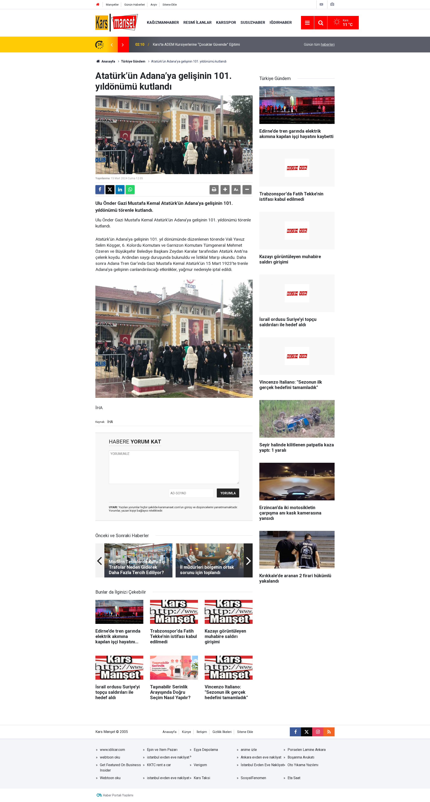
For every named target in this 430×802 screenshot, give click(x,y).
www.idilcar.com (112, 750)
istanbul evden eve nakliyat (168, 757)
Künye (186, 732)
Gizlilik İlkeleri (222, 732)
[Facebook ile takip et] (295, 731)
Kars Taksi (202, 778)
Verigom (200, 765)
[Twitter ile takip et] (306, 731)
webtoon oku (110, 757)
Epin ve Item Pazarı (162, 750)
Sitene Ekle (170, 4)
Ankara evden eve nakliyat (261, 757)
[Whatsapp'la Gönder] (130, 189)
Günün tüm (319, 44)
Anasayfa (108, 61)
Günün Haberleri (134, 4)
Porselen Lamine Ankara (307, 750)
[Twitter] (109, 189)
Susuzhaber (253, 22)
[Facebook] (99, 189)
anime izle (249, 750)
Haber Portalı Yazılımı (118, 795)
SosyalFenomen (253, 778)
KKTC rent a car (159, 765)
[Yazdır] (214, 189)
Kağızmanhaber (163, 22)
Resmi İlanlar (197, 22)
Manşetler (112, 4)
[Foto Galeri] (332, 4)
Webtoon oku (110, 778)
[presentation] (111, 44)
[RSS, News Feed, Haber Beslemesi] (329, 731)
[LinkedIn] (120, 189)
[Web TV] (321, 4)
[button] (225, 189)
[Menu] (307, 23)
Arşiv (153, 4)
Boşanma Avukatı (301, 757)
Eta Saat (294, 778)
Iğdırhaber (281, 22)
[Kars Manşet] (116, 22)
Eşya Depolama (206, 750)
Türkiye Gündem (133, 61)
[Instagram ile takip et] (317, 731)
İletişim (202, 732)
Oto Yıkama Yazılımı (303, 765)
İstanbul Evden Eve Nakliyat (262, 765)
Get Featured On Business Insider (120, 767)
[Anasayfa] (97, 4)
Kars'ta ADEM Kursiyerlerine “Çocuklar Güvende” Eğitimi (196, 44)
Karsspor (226, 22)
